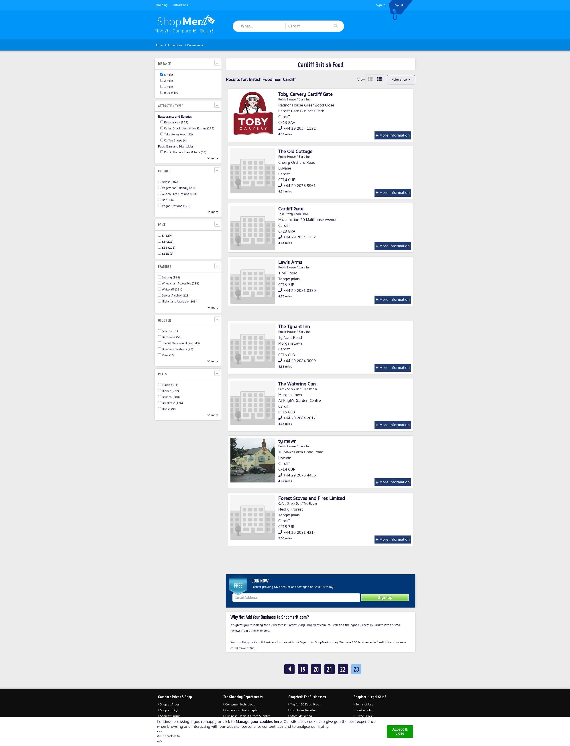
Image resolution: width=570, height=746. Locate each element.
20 (316, 669)
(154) (179, 194)
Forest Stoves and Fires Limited (311, 498)
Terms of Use (364, 704)
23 (356, 669)
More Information (394, 135)
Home (159, 45)
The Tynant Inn (294, 326)
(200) (171, 397)
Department (195, 45)
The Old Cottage (295, 151)
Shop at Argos (169, 704)
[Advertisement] (188, 491)
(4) (175, 140)
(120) (167, 235)
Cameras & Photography (242, 710)
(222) (170, 391)
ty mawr (287, 441)
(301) (170, 385)
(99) (169, 409)
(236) (179, 188)
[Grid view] (370, 79)
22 (343, 669)
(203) (179, 301)
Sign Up (399, 5)
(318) (171, 277)
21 (329, 669)
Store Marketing (301, 716)
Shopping (161, 5)
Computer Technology (240, 704)
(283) (180, 283)
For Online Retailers (303, 710)
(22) (177, 349)
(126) (176, 206)
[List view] (379, 79)
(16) (168, 355)
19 (302, 669)
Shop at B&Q (169, 710)
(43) (181, 343)
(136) (168, 200)
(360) (170, 182)
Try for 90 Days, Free (304, 704)
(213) (175, 295)
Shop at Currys (170, 716)
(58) (171, 337)
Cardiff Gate (290, 209)
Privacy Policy (365, 716)
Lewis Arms (290, 262)
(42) (178, 134)
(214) (172, 289)
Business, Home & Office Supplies (247, 716)
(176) (172, 403)
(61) (170, 331)
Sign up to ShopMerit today (319, 642)
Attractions (180, 5)
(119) (189, 128)
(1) (167, 253)
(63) (185, 152)
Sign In (380, 5)
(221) (167, 241)
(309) (176, 122)
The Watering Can (297, 384)
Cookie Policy (365, 710)
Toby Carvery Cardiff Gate (305, 94)
